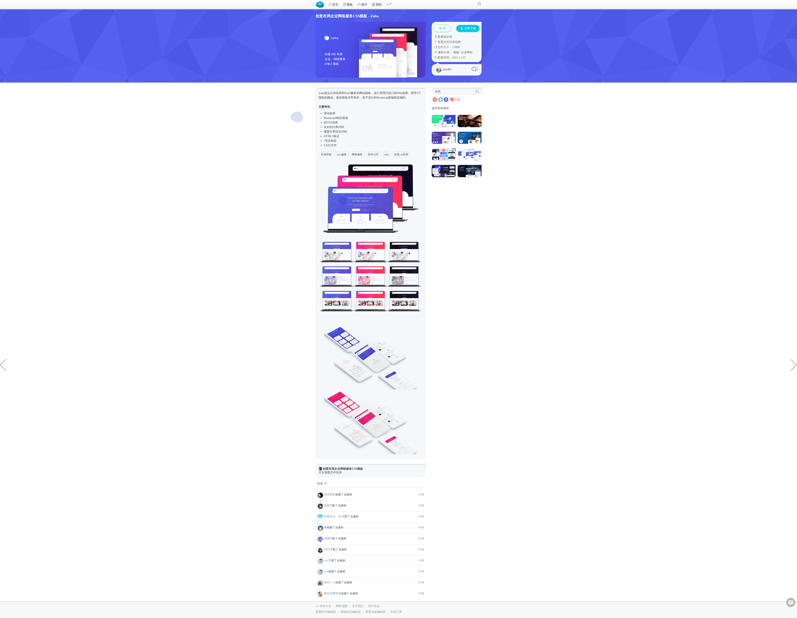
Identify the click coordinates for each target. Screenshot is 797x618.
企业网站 (467, 52)
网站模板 (365, 93)
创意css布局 (401, 154)
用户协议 (374, 606)
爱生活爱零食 (332, 593)
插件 (364, 4)
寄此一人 (329, 582)
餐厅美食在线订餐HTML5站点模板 (794, 364)
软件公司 (373, 154)
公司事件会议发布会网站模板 (3, 364)
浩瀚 (327, 538)
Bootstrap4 (330, 117)
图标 (379, 4)
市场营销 (326, 154)
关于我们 (358, 606)
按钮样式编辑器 (350, 611)
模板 (350, 4)
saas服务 (342, 154)
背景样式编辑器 (325, 611)
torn (326, 560)
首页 (335, 4)
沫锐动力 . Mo (333, 516)
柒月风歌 (329, 494)
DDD (327, 549)
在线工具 (396, 611)
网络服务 (357, 154)
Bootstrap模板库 (320, 4)
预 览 (442, 28)
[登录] (479, 4)
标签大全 (325, 606)
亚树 (327, 505)
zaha (386, 154)
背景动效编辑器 (375, 611)
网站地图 (341, 606)
